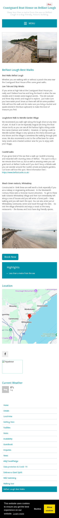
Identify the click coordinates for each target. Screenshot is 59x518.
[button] (6, 47)
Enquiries (7, 450)
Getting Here (8, 422)
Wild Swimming (9, 478)
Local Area (7, 416)
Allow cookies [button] (49, 509)
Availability (7, 439)
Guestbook (8, 444)
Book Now (10, 256)
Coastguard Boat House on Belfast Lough (29, 7)
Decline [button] (37, 509)
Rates (5, 433)
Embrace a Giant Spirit (12, 472)
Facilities (6, 428)
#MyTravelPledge (10, 461)
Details (6, 411)
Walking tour (8, 484)
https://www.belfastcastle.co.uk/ (15, 172)
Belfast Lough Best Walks (14, 489)
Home (5, 405)
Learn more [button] (18, 514)
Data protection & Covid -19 (15, 467)
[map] (29, 316)
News (5, 456)
